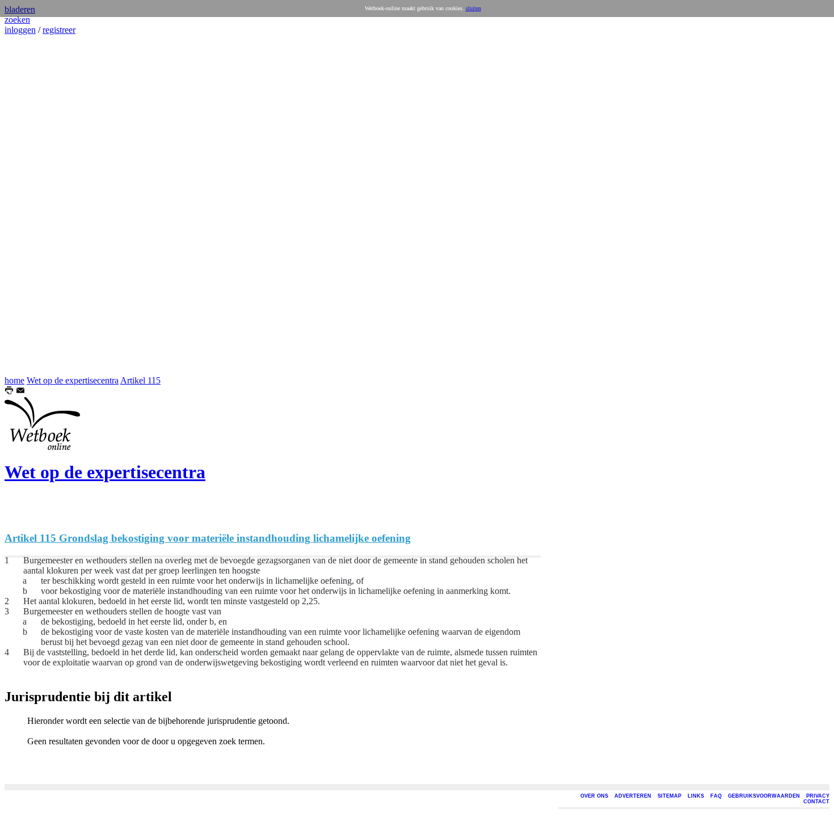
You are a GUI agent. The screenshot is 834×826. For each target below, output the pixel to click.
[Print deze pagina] (9, 392)
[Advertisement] (39, 205)
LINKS (696, 796)
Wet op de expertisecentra (73, 380)
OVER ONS (594, 796)
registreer (59, 30)
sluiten (473, 8)
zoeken (17, 19)
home (14, 380)
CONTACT (816, 801)
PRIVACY (817, 796)
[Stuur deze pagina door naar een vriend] (20, 392)
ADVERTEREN (632, 796)
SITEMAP (669, 796)
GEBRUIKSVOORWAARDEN (764, 796)
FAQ (716, 796)
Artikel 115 (140, 380)
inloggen (20, 30)
